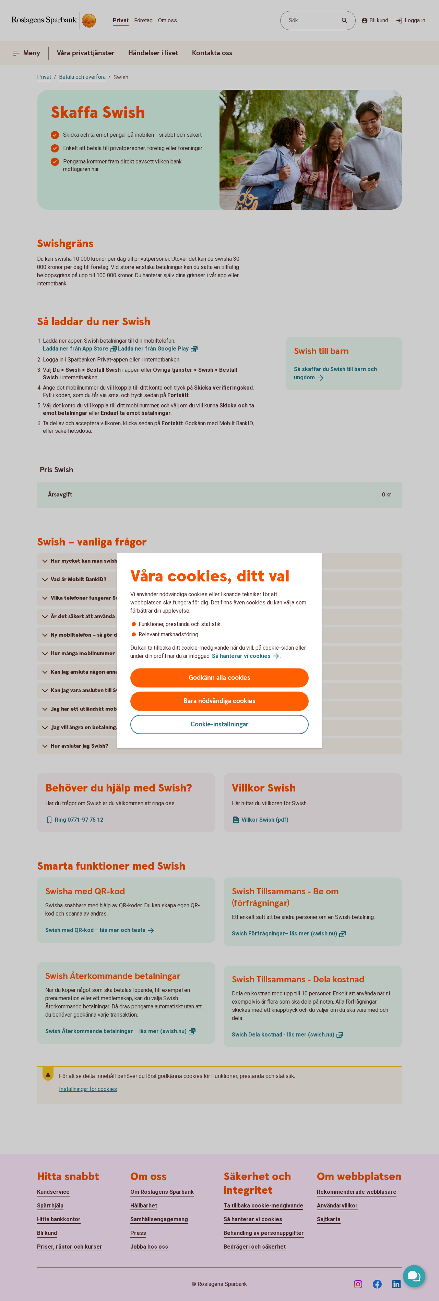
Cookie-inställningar (220, 724)
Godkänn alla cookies (219, 678)
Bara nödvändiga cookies (219, 701)
